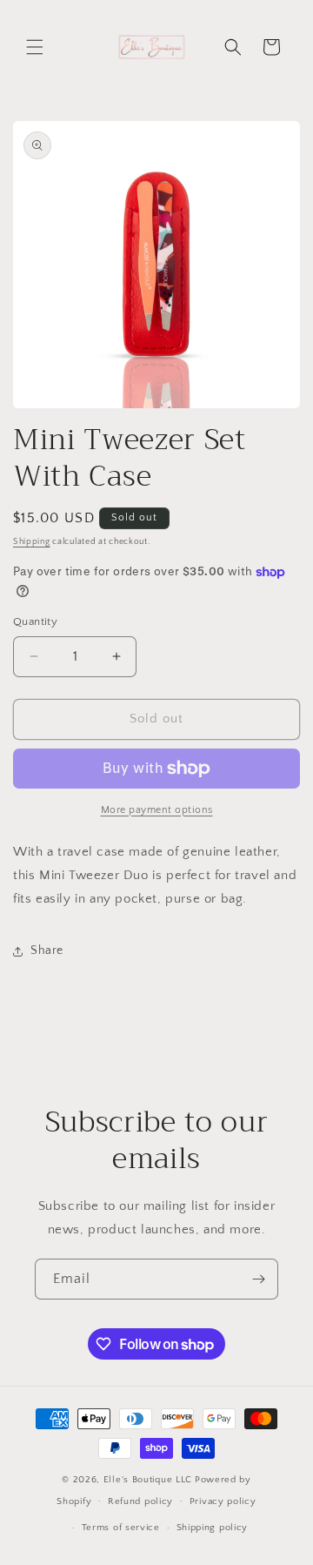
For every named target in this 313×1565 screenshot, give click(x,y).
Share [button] (46, 950)
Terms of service (121, 1527)
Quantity (35, 621)
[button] (35, 47)
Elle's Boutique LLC (147, 1479)
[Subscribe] (258, 1279)
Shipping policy (212, 1527)
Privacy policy (223, 1501)
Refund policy (140, 1501)
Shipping (31, 542)
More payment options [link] (157, 810)
